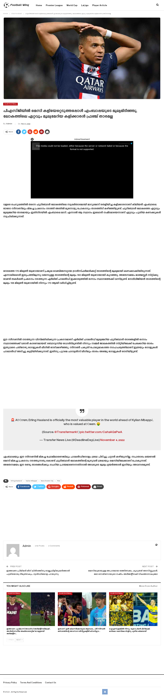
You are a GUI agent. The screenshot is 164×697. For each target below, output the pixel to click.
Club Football (10, 104)
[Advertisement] (82, 245)
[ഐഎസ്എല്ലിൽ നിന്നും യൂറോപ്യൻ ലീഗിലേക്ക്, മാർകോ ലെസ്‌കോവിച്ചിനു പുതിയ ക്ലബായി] (133, 609)
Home (39, 5)
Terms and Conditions (31, 682)
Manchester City (47, 481)
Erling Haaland (16, 481)
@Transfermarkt (66, 432)
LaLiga (84, 5)
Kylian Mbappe (31, 481)
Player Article (99, 5)
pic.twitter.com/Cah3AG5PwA (101, 432)
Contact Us (50, 682)
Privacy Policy (10, 682)
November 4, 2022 (112, 440)
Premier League (54, 5)
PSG (58, 481)
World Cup (71, 5)
